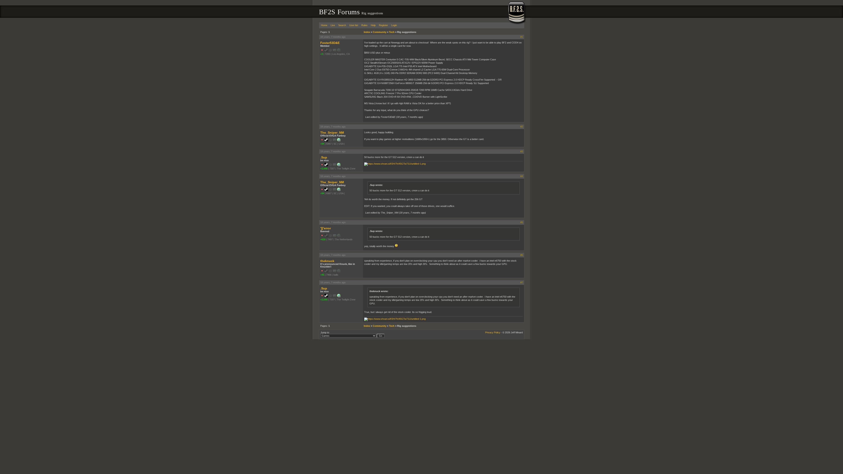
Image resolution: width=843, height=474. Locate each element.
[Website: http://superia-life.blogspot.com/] (338, 165)
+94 (322, 143)
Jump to (325, 332)
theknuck (327, 261)
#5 (521, 222)
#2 (521, 126)
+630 (323, 239)
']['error (325, 228)
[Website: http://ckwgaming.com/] (338, 140)
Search (342, 25)
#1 (521, 37)
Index (367, 32)
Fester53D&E (330, 43)
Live (333, 25)
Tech (391, 32)
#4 (521, 176)
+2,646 (324, 168)
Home (324, 25)
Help (373, 25)
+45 (322, 274)
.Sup (323, 157)
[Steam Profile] (326, 140)
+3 (321, 54)
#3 (521, 151)
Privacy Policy (492, 332)
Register (383, 25)
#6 (521, 255)
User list (353, 25)
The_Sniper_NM (332, 132)
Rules (364, 25)
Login (394, 25)
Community (379, 32)
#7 (521, 282)
